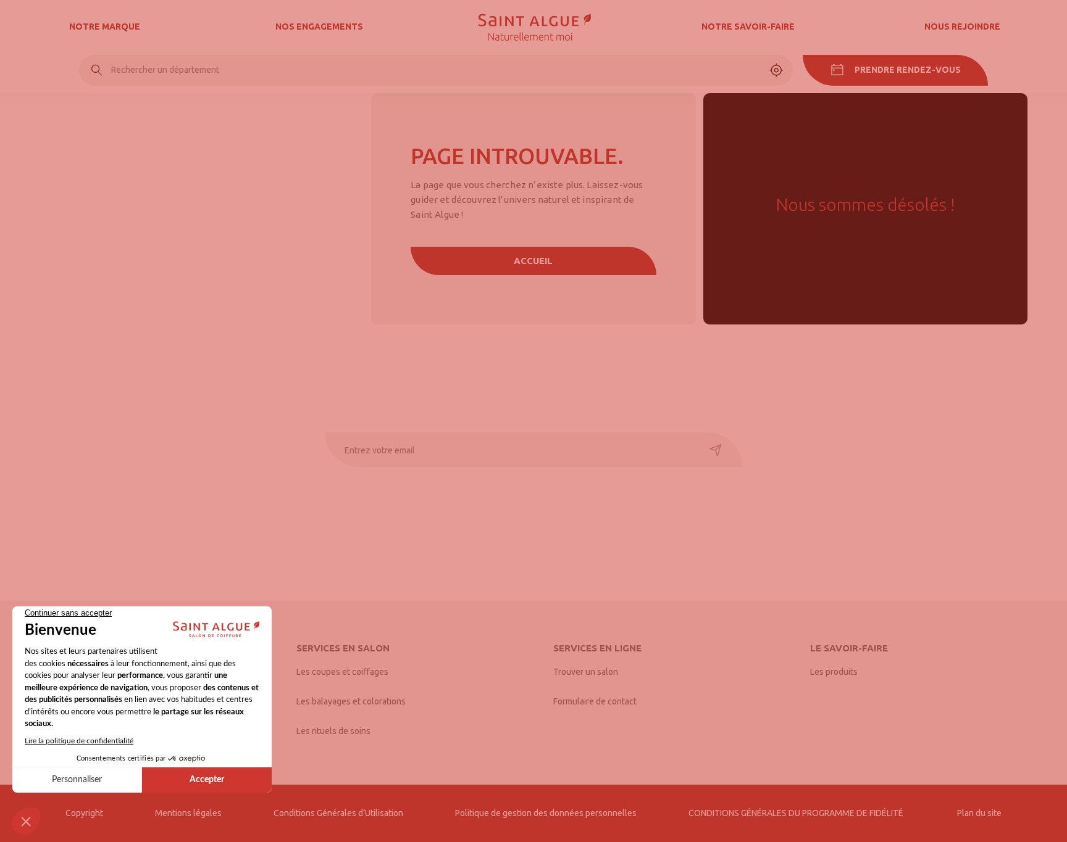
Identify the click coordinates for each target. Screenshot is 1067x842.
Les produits (834, 672)
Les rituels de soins (333, 731)
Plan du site (979, 813)
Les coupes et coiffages (342, 672)
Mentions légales (188, 813)
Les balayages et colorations (351, 701)
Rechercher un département (165, 70)
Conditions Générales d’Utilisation (338, 813)
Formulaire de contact (595, 701)
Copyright (84, 813)
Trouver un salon (585, 672)
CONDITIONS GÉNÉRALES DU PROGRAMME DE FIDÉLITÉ (796, 813)
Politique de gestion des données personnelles (546, 813)
